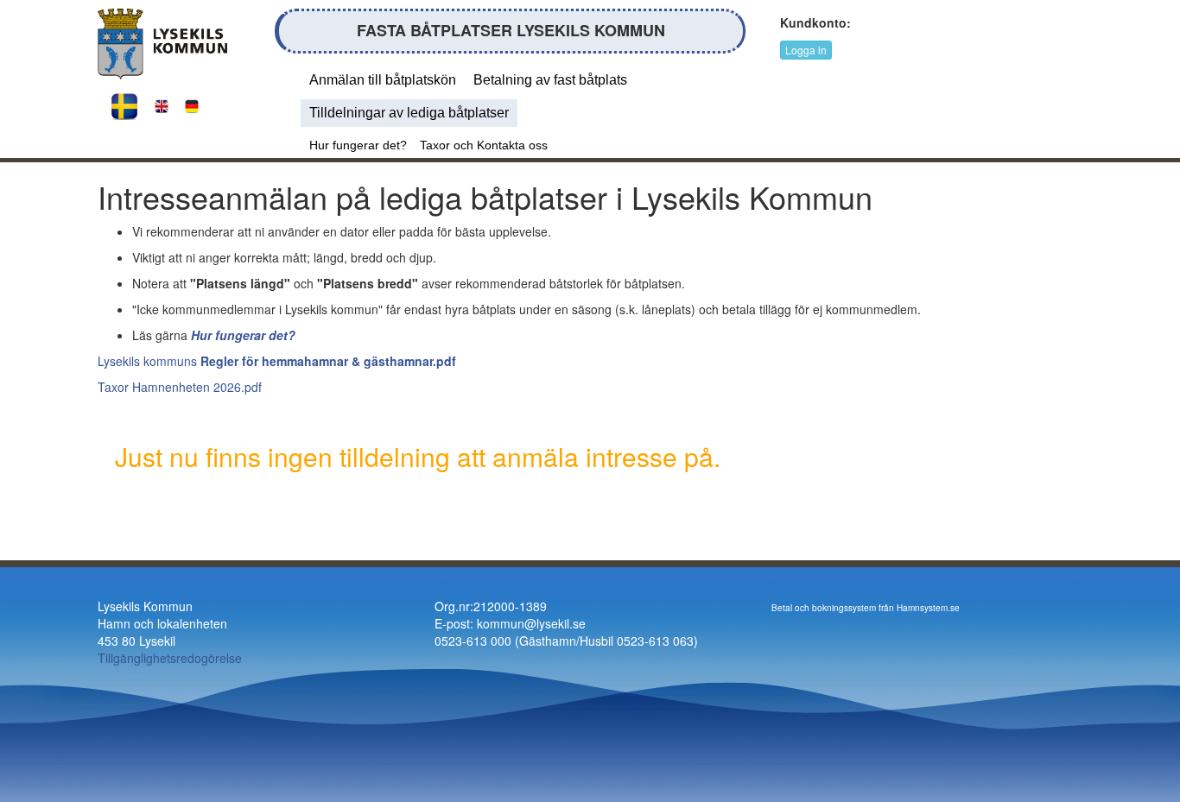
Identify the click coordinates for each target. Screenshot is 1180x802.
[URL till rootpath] (162, 42)
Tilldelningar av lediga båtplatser (409, 112)
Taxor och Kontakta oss (484, 145)
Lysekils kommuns (277, 360)
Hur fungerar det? (358, 145)
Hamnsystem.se (928, 608)
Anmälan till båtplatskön (382, 80)
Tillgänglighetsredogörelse (170, 657)
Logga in (806, 49)
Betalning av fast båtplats (550, 80)
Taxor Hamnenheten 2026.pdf (180, 386)
